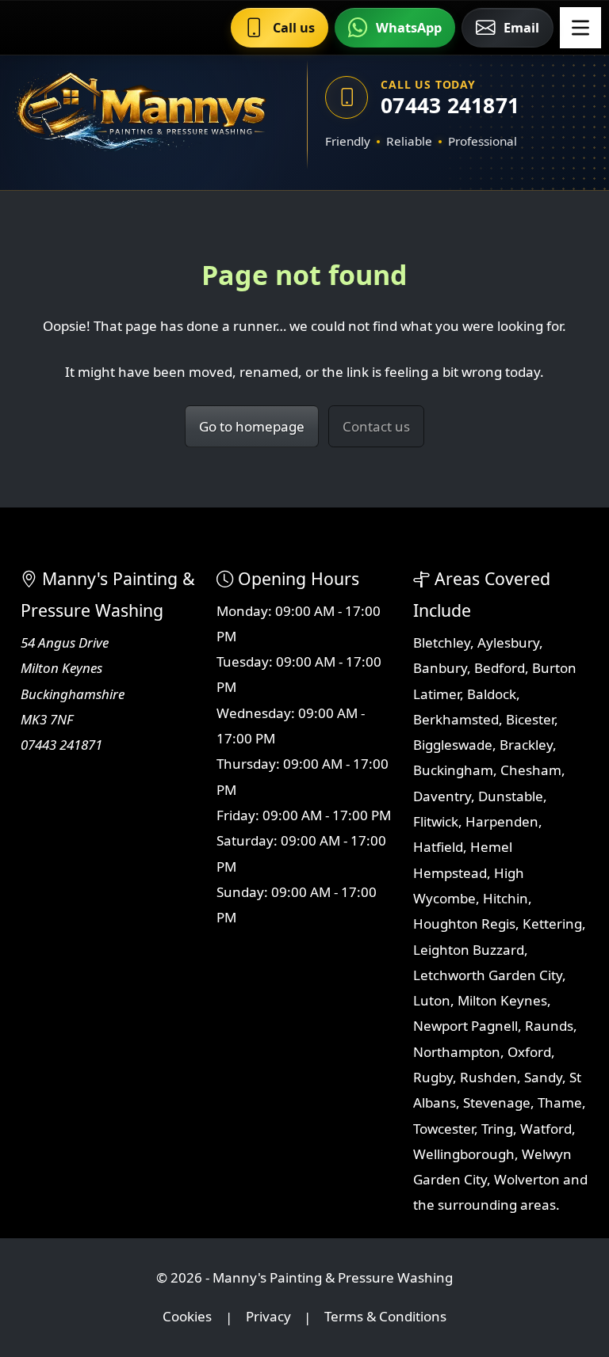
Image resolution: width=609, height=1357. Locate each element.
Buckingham (453, 770)
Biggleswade (452, 745)
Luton (431, 1000)
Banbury (440, 668)
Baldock (491, 694)
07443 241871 (450, 105)
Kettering (552, 923)
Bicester (530, 719)
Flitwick (435, 821)
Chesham (530, 770)
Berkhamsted (456, 719)
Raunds (549, 1026)
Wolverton (527, 1179)
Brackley (526, 745)
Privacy (268, 1317)
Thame (560, 1102)
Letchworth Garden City (487, 975)
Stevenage (496, 1102)
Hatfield (438, 847)
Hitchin (505, 898)
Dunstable (510, 796)
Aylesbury (508, 642)
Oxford (529, 1052)
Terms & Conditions (385, 1317)
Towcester (443, 1128)
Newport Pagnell (465, 1026)
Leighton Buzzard (468, 950)
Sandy (543, 1077)
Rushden (488, 1077)
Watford (546, 1128)
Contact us (376, 426)
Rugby (433, 1077)
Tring (497, 1128)
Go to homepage (251, 426)
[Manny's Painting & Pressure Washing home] (140, 115)
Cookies (187, 1317)
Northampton (456, 1052)
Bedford (499, 668)
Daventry (442, 796)
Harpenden (501, 821)
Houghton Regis (464, 923)
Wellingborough (464, 1154)
